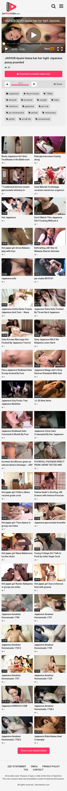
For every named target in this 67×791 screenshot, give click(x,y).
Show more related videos (33, 750)
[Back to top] (61, 785)
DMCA (34, 766)
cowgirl (43, 100)
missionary (50, 112)
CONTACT (38, 769)
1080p (49, 93)
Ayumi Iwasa (32, 93)
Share (59, 84)
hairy (56, 100)
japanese (29, 106)
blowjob (12, 100)
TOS (26, 769)
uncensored (44, 119)
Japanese (14, 93)
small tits (26, 119)
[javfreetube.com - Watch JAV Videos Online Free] (11, 8)
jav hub (44, 106)
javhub (34, 112)
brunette (27, 100)
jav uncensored (16, 112)
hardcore (13, 106)
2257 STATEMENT (16, 766)
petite (11, 119)
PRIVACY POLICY (51, 766)
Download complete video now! (34, 74)
